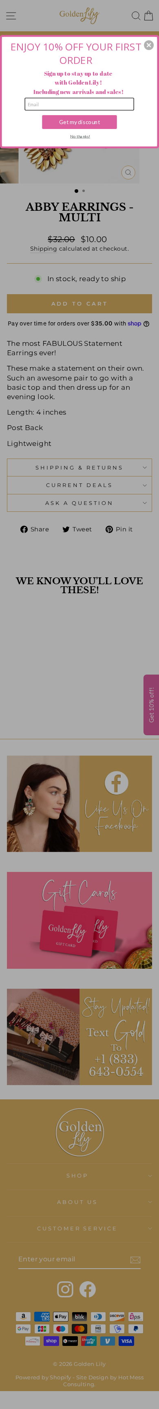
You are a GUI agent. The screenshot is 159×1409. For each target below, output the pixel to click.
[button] (149, 45)
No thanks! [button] (80, 135)
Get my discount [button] (79, 121)
